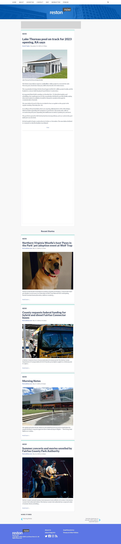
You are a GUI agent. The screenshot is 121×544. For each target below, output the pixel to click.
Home (14, 2)
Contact (40, 2)
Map (47, 2)
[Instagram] (53, 536)
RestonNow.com (27, 248)
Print (48, 127)
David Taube (26, 46)
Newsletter (56, 2)
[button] (108, 2)
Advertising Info (50, 532)
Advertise (30, 2)
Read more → (26, 299)
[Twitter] (46, 536)
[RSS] (56, 536)
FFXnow (65, 2)
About (21, 2)
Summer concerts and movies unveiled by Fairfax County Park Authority (47, 450)
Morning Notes (31, 380)
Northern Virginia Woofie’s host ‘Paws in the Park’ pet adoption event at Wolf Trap (47, 244)
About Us (48, 530)
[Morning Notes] (47, 406)
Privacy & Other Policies (70, 532)
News (24, 34)
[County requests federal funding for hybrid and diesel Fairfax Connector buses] (47, 341)
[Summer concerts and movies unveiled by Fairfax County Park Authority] (47, 477)
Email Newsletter (68, 530)
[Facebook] (49, 536)
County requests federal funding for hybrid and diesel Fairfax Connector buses (44, 315)
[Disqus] (47, 158)
